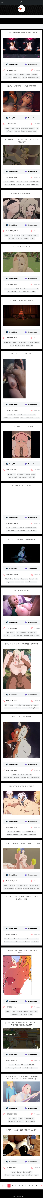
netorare (17, 131)
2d (9, 238)
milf (37, 128)
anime (18, 582)
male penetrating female (30, 708)
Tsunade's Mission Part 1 (21, 247)
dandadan (17, 831)
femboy (36, 939)
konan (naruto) (9, 888)
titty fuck (7, 635)
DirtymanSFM (27, 1172)
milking (24, 77)
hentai (28, 184)
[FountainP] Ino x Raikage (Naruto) (21, 644)
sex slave (34, 74)
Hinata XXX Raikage (21, 716)
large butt (29, 345)
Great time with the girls (21, 786)
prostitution (35, 941)
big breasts (25, 291)
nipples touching (33, 77)
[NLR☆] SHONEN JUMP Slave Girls (21, 32)
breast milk (16, 77)
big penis (16, 417)
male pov (19, 238)
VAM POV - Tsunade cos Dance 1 (21, 539)
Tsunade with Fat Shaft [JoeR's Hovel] (21, 952)
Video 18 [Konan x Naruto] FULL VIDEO (21, 843)
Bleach (22, 74)
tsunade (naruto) (10, 184)
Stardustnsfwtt (21, 632)
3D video (37, 70)
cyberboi (20, 474)
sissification (28, 939)
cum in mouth (12, 477)
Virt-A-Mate (7, 342)
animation (21, 184)
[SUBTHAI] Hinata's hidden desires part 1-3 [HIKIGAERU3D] (21, 1024)
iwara (12, 128)
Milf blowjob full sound (21, 426)
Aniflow (12, 181)
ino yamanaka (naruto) (30, 705)
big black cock (20, 345)
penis (12, 345)
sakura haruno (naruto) (16, 1121)
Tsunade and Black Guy (21, 300)
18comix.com (26, 1197)
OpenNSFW (15, 288)
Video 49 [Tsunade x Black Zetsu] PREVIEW (21, 141)
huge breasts (32, 632)
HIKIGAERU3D (29, 1065)
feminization (8, 941)
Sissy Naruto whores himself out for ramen (21, 898)
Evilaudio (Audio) (22, 181)
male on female (16, 708)
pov (13, 238)
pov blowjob (12, 291)
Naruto (16, 74)
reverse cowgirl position (31, 635)
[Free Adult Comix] (21, 8)
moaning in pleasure (27, 128)
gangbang (34, 184)
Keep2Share (13, 64)
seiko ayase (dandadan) (28, 834)
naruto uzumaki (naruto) (31, 888)
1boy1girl (29, 774)
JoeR (22, 774)
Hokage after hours (21, 354)
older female (21, 530)
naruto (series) (34, 181)
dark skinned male (33, 777)
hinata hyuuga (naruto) (29, 131)
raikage (6, 708)
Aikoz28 (17, 235)
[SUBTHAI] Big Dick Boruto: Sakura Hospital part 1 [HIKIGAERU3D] (21, 1078)
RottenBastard (18, 939)
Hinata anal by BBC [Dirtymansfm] (21, 1130)
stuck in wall (8, 77)
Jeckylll (20, 414)
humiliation (29, 1175)
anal (23, 1175)
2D (12, 235)
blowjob (26, 238)
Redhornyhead (30, 831)
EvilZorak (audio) (22, 885)
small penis (26, 941)
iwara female (11, 530)
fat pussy (24, 1014)
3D (15, 414)
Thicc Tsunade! (21, 590)
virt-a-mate (22, 342)
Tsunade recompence (21, 193)
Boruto (17, 1065)
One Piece (9, 74)
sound (28, 74)
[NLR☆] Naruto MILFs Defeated (21, 86)
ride (36, 579)
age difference (31, 530)
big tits (33, 291)
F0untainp (17, 705)
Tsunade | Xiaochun (21, 486)
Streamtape (32, 64)
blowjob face (23, 477)
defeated (9, 131)
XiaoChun (21, 527)
